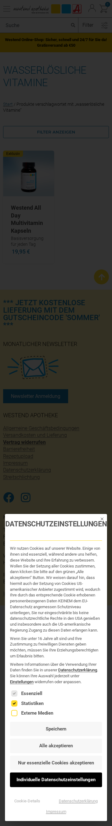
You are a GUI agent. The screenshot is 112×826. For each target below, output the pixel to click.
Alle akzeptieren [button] (56, 746)
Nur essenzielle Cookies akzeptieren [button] (56, 763)
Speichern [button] (56, 729)
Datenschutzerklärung (77, 670)
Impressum (56, 811)
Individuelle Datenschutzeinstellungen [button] (56, 779)
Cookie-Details (27, 801)
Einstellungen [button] (22, 681)
